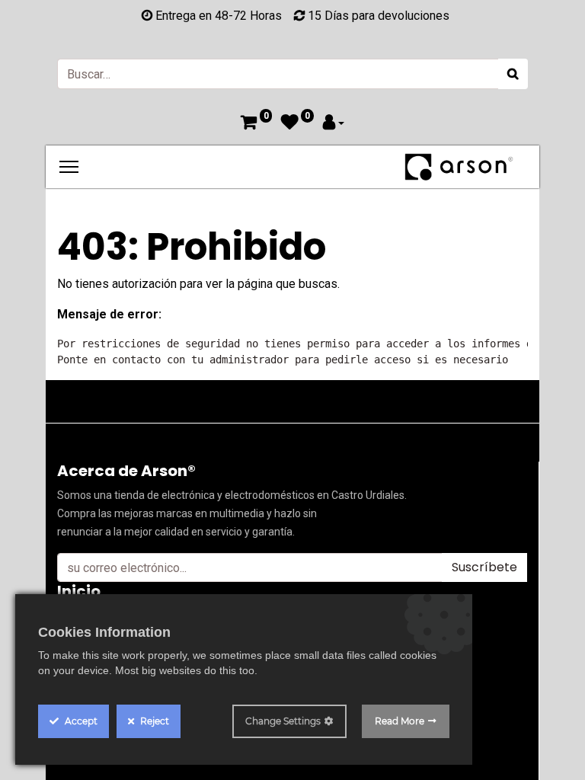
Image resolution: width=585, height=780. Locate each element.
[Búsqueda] (513, 74)
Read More (399, 721)
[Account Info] (333, 124)
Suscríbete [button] (484, 567)
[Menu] (69, 167)
